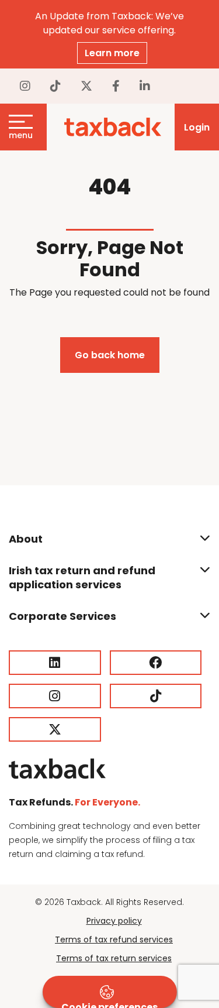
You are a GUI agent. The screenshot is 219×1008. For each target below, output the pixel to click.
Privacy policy (114, 921)
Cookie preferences (109, 1004)
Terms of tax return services (114, 958)
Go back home (110, 355)
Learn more (112, 53)
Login (197, 127)
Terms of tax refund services (114, 939)
